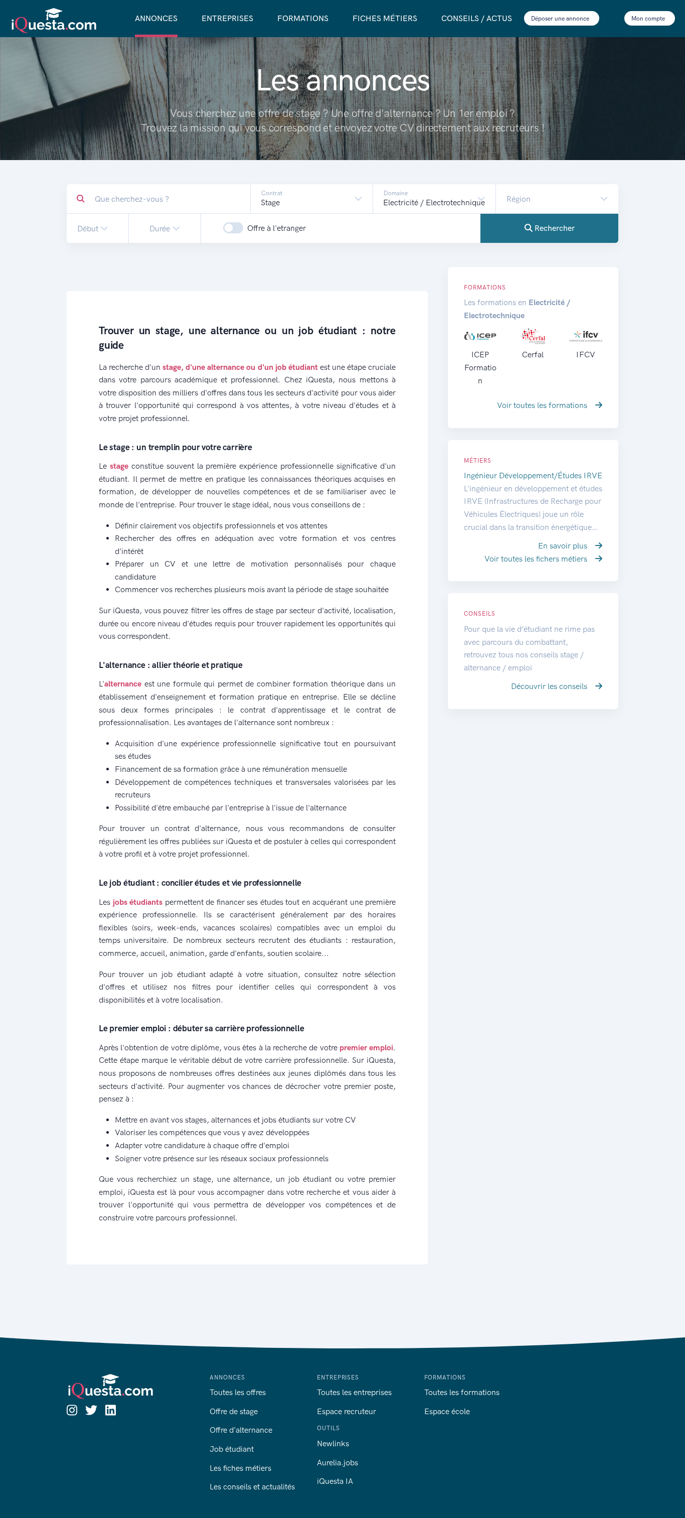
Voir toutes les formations (543, 405)
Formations (302, 18)
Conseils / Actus (476, 18)
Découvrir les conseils (550, 686)
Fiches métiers (385, 18)
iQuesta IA (335, 1481)
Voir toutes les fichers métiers (536, 559)
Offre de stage (234, 1411)
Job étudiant (232, 1449)
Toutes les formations (461, 1392)
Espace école (447, 1411)
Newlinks (333, 1443)
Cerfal (533, 354)
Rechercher (554, 228)
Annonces (156, 18)
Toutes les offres (238, 1392)
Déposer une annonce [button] (561, 18)
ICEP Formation (480, 367)
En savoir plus (563, 545)
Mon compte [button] (648, 18)
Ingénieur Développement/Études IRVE (533, 475)
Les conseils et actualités (252, 1486)
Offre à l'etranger (276, 228)
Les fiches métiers (240, 1468)
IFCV (585, 354)
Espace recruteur (346, 1411)
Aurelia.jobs (337, 1462)
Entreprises (227, 18)
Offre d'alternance (241, 1430)
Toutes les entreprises (354, 1392)
